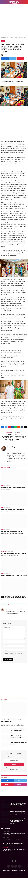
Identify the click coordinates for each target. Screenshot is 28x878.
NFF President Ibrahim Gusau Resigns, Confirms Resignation (17, 736)
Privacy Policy (6, 870)
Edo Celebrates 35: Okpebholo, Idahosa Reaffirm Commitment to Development (12, 532)
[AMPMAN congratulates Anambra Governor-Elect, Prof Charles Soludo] (5, 813)
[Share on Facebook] (5, 58)
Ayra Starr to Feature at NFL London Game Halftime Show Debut (12, 720)
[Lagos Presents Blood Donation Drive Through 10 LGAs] (5, 744)
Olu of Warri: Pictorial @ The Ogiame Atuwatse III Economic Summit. (13, 844)
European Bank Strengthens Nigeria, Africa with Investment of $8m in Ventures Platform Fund (13, 597)
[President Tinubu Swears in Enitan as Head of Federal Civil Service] (14, 477)
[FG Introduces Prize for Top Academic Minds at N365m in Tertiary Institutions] (14, 543)
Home (2, 37)
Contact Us (22, 870)
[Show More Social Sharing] (25, 58)
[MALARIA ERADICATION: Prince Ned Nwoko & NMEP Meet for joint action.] (14, 70)
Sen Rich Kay (8, 609)
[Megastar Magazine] (14, 2)
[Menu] (2, 2)
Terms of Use (15, 870)
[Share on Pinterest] (20, 58)
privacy (11, 769)
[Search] (26, 2)
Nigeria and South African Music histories (12, 839)
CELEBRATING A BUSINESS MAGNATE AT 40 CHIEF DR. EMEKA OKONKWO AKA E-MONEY (7, 437)
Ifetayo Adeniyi (8, 54)
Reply (24, 615)
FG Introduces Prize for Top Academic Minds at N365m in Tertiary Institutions (13, 554)
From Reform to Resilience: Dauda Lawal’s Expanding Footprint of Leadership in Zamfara (17, 820)
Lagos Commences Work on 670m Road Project (14, 575)
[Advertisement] (14, 21)
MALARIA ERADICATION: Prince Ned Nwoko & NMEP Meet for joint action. (14, 850)
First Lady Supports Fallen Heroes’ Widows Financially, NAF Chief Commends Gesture (12, 510)
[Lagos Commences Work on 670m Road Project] (14, 565)
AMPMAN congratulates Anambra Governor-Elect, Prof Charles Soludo (18, 812)
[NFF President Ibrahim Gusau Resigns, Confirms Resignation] (5, 737)
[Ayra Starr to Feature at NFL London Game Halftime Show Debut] (14, 709)
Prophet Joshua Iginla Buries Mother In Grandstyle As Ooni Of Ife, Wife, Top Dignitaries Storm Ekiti (18, 805)
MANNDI (22, 873)
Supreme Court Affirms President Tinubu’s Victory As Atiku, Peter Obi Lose (14, 834)
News (3, 41)
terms (20, 767)
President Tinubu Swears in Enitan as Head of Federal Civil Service (13, 488)
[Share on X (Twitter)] (12, 58)
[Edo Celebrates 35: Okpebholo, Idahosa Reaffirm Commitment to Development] (14, 521)
